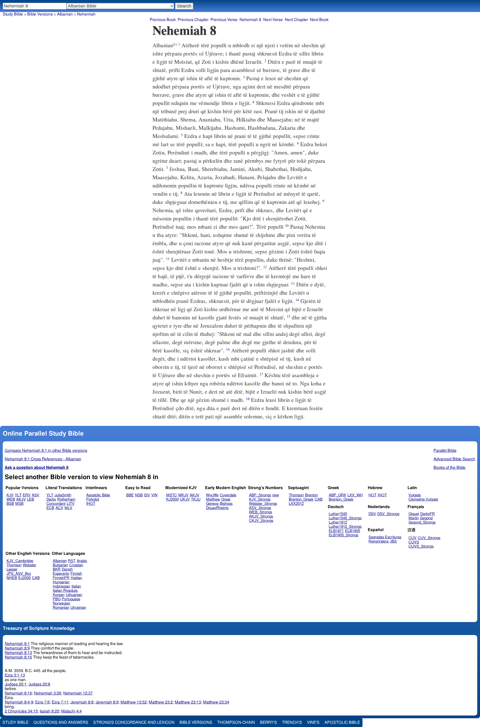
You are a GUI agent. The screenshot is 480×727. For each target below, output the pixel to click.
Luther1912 (338, 522)
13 (292, 283)
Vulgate (414, 495)
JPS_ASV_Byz (18, 574)
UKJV (185, 499)
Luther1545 (338, 514)
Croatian (76, 565)
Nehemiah (86, 14)
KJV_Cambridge (19, 561)
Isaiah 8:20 (49, 711)
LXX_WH (355, 495)
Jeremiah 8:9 (107, 702)
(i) (174, 44)
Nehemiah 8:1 (17, 644)
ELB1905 (352, 531)
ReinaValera (378, 541)
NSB (139, 495)
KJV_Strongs (259, 499)
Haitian (76, 578)
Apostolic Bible (342, 723)
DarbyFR (427, 514)
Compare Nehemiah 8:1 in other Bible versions (46, 451)
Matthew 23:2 (161, 702)
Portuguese (71, 599)
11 (168, 258)
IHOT (90, 504)
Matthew (213, 499)
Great (225, 499)
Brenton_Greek (301, 499)
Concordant (56, 504)
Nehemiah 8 (250, 20)
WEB (10, 499)
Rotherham (66, 499)
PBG (56, 599)
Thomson (296, 495)
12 (265, 266)
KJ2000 (172, 499)
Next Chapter (296, 20)
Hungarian (61, 582)
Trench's (292, 723)
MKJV (183, 495)
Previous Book (163, 20)
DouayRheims (217, 508)
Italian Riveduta (65, 591)
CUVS (413, 542)
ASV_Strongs (260, 508)
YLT (18, 495)
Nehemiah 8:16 (18, 657)
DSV (372, 514)
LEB (30, 499)
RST (72, 561)
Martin (413, 518)
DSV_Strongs (388, 514)
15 (288, 316)
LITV (70, 504)
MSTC (171, 495)
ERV (26, 495)
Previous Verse (224, 20)
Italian (76, 586)
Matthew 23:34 (216, 702)
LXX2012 (296, 504)
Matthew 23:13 (188, 702)
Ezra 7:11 (60, 702)
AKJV (21, 499)
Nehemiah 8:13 (18, 653)
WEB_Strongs (260, 512)
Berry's (268, 723)
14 (297, 299)
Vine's (313, 723)
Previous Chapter (193, 20)
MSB (19, 504)
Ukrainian (78, 608)
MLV (68, 508)
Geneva (212, 504)
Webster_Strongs (263, 504)
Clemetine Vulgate (423, 499)
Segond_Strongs (422, 522)
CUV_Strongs (429, 538)
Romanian (61, 608)
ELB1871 (336, 531)
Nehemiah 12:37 (78, 693)
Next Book (319, 20)
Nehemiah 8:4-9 (19, 702)
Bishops (226, 504)
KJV (10, 495)
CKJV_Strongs (261, 521)
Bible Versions (40, 14)
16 (228, 349)
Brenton (311, 495)
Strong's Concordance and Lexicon (133, 723)
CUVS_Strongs (421, 546)
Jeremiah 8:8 (82, 702)
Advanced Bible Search (454, 459)
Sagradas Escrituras (384, 537)
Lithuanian (74, 595)
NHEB (11, 578)
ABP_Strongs (260, 495)
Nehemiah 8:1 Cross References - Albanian (43, 459)
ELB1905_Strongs (343, 535)
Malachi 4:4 (71, 711)
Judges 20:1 (15, 684)
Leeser (12, 569)
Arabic (82, 561)
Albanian (60, 561)
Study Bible (13, 14)
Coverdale (228, 495)
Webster (29, 565)
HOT (372, 495)
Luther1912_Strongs (345, 527)
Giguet (413, 514)
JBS (393, 541)
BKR (56, 569)
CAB (318, 499)
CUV (412, 538)
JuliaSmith (62, 495)
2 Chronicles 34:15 (21, 711)
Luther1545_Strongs (345, 518)
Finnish (76, 574)
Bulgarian (60, 565)
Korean (58, 595)
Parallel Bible (445, 451)
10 (286, 225)
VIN (154, 495)
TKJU (195, 499)
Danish (67, 569)
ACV (59, 508)
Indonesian (61, 586)
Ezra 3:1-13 (15, 675)
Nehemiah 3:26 (47, 693)
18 (248, 398)
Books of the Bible (450, 468)
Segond (426, 518)
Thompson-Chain (236, 723)
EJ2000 (24, 578)
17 (261, 374)
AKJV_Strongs (261, 516)
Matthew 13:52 (133, 702)
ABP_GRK (337, 495)
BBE (130, 495)
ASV (35, 495)
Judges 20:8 (39, 684)
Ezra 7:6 (42, 702)
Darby (51, 499)
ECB (50, 508)
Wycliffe (212, 495)
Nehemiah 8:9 (17, 648)
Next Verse (273, 20)
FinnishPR (61, 578)
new (275, 495)
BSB (10, 504)
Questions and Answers (61, 723)
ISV (147, 495)
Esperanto (61, 574)
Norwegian (61, 603)
